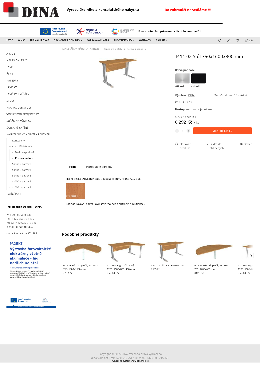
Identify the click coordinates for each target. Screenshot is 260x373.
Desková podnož (24, 152)
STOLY (10, 100)
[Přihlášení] (229, 40)
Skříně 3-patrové (21, 170)
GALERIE (160, 40)
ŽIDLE (10, 74)
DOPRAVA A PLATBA (97, 40)
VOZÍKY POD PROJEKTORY (22, 114)
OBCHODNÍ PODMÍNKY (67, 40)
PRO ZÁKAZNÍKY (123, 40)
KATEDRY (12, 80)
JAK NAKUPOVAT (39, 40)
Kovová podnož (24, 158)
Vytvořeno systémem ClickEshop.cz (130, 360)
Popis (72, 167)
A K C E (10, 53)
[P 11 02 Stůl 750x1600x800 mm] (117, 84)
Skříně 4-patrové (21, 175)
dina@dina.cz (24, 226)
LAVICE (10, 67)
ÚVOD (9, 40)
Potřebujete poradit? (99, 167)
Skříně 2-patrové (21, 164)
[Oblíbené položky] (237, 40)
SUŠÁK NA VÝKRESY (18, 121)
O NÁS (21, 40)
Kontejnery (18, 140)
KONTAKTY (145, 40)
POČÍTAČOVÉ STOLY (18, 107)
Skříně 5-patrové (21, 181)
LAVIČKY (11, 87)
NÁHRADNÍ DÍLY (16, 60)
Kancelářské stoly (22, 146)
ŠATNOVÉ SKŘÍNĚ (17, 127)
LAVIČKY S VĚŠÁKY (17, 94)
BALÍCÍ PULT (14, 194)
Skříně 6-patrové (21, 187)
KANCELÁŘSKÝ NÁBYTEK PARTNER (28, 134)
